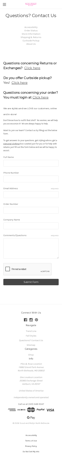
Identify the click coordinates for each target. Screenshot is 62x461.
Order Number (10, 204)
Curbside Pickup (31, 40)
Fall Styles (31, 335)
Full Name (8, 157)
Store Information (31, 34)
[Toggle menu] (4, 4)
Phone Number (11, 172)
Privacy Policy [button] (31, 446)
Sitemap (31, 345)
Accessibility (31, 27)
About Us (31, 44)
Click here (32, 68)
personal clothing (11, 144)
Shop (31, 354)
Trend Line (31, 331)
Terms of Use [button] (31, 441)
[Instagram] (31, 319)
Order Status (31, 30)
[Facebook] (25, 319)
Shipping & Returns (31, 37)
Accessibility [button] (31, 435)
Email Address (31, 188)
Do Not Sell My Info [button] (31, 451)
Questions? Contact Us (31, 340)
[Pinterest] (36, 319)
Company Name (11, 219)
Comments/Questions (31, 235)
